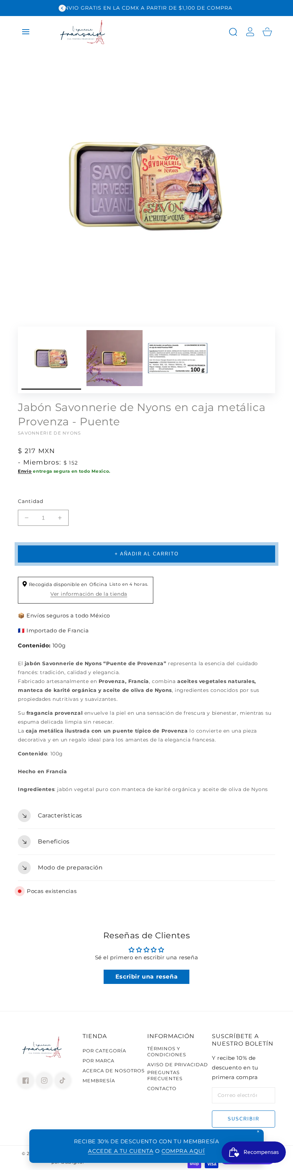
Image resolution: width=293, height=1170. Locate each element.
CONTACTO (162, 1088)
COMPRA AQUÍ (183, 1151)
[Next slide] (230, 8)
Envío (25, 471)
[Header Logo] (139, 32)
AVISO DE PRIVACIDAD (177, 1064)
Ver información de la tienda (88, 594)
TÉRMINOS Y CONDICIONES (166, 1051)
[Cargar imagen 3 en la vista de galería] (178, 360)
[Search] (233, 31)
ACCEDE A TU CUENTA (120, 1151)
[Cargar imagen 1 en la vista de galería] (51, 360)
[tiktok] (63, 1080)
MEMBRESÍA (99, 1080)
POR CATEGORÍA (104, 1050)
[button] (26, 32)
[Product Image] (146, 184)
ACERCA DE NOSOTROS (114, 1070)
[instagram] (44, 1080)
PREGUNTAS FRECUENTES (165, 1075)
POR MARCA (98, 1060)
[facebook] (26, 1080)
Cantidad (30, 501)
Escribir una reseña (146, 976)
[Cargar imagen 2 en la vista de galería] (114, 360)
